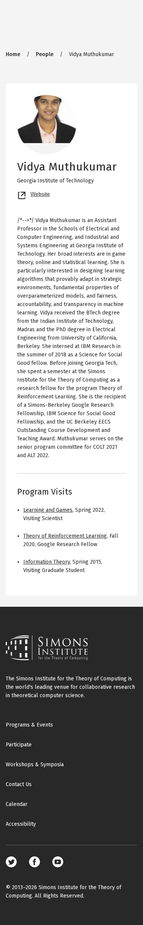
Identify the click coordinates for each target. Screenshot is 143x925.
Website (40, 193)
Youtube (57, 861)
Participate (19, 744)
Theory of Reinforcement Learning (65, 536)
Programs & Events (29, 725)
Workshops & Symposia (35, 764)
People (44, 54)
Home (13, 54)
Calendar (16, 804)
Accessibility (21, 824)
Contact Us (19, 784)
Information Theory (46, 562)
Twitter (11, 861)
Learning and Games (47, 510)
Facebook (34, 861)
